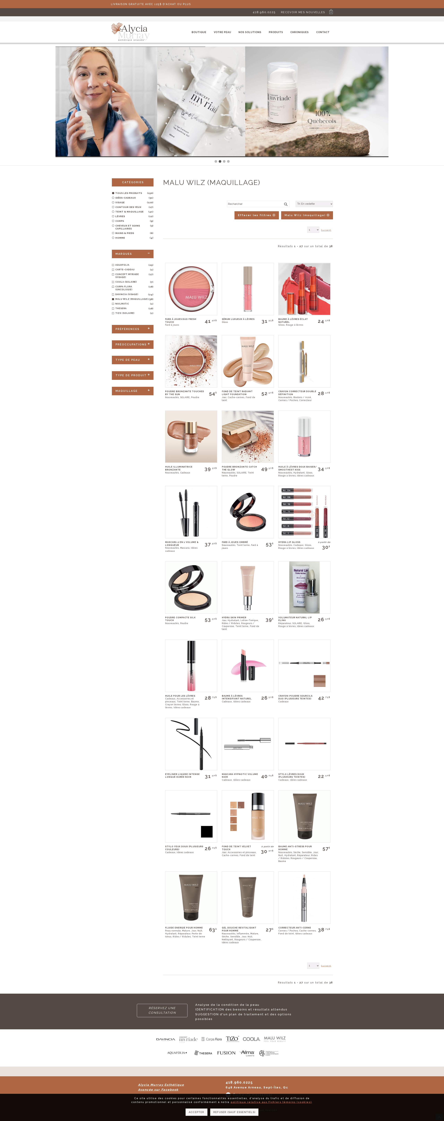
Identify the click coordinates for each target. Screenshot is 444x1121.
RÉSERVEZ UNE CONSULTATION (162, 1010)
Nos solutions (249, 32)
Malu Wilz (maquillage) (306, 215)
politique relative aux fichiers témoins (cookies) (271, 1102)
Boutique (199, 32)
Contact (323, 32)
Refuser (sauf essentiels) (234, 1112)
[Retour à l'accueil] (131, 40)
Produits (276, 32)
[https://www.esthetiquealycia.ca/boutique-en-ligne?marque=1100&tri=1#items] (177, 1058)
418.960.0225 (264, 12)
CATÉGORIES (133, 182)
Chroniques (299, 32)
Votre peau (222, 32)
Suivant (326, 230)
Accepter (196, 1112)
